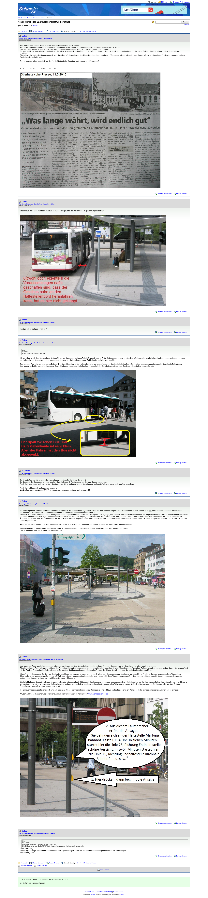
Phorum (93, 894)
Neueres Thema (26, 866)
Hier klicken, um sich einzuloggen (32, 883)
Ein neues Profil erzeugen (181, 2)
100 (84, 31)
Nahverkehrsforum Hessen (36, 18)
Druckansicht (104, 870)
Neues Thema (54, 31)
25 (77, 31)
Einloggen (164, 2)
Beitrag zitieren (181, 193)
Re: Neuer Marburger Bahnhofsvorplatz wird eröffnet (37, 204)
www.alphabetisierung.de (98, 694)
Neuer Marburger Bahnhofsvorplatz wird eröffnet (35, 38)
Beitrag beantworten (164, 193)
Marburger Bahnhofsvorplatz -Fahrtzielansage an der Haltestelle (41, 659)
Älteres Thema (42, 866)
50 (80, 31)
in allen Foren (91, 31)
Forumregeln (118, 892)
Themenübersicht (38, 31)
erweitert (186, 24)
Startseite (21, 18)
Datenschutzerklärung (103, 892)
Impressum (89, 892)
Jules (35, 25)
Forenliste (24, 31)
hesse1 (25, 319)
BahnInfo (121, 894)
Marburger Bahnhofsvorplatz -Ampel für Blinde (35, 504)
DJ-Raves (26, 471)
